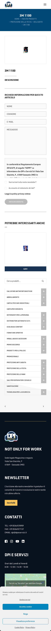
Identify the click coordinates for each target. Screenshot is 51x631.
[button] (45, 4)
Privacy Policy (30, 627)
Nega (25, 614)
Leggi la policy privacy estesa (17, 193)
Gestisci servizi (24, 600)
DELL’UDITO (38, 22)
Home (17, 19)
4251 (25, 269)
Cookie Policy (19, 627)
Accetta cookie (25, 606)
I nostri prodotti (29, 19)
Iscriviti (11, 502)
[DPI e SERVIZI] (8, 4)
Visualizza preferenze (25, 621)
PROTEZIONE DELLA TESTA (21, 22)
